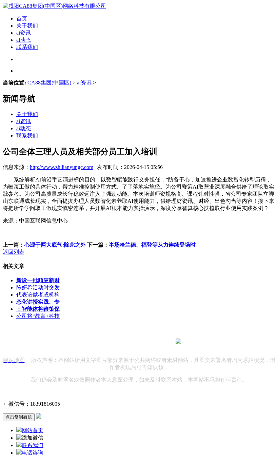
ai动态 (23, 40)
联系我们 (27, 47)
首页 (21, 18)
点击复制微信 (18, 417)
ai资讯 (23, 33)
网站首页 (32, 430)
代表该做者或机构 (38, 294)
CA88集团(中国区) (49, 82)
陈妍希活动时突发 (38, 287)
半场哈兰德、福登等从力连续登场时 (152, 245)
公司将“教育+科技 (38, 316)
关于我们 (27, 25)
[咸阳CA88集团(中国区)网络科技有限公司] (54, 6)
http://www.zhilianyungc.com (61, 167)
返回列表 (13, 252)
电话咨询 (32, 453)
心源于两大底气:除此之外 (55, 245)
